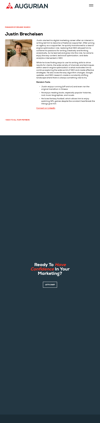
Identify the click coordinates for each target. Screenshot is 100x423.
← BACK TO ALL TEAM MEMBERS (17, 120)
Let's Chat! (50, 285)
